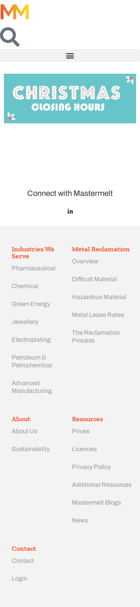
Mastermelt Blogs (96, 502)
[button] (70, 55)
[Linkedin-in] (70, 211)
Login (19, 578)
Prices (80, 431)
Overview (85, 261)
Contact (23, 560)
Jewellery (25, 321)
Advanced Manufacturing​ (32, 387)
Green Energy (31, 304)
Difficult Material (94, 279)
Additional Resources (101, 484)
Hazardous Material (99, 297)
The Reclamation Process (96, 336)
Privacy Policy (91, 466)
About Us (24, 431)
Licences (84, 449)
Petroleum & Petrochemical (32, 361)
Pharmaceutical (34, 268)
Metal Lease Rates (98, 314)
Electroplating (31, 339)
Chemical (25, 286)
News (80, 520)
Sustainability (31, 449)
